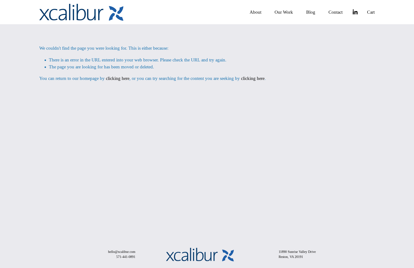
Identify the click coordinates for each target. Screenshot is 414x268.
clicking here (117, 78)
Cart (371, 12)
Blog (310, 12)
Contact (335, 12)
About (255, 12)
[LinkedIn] (354, 12)
